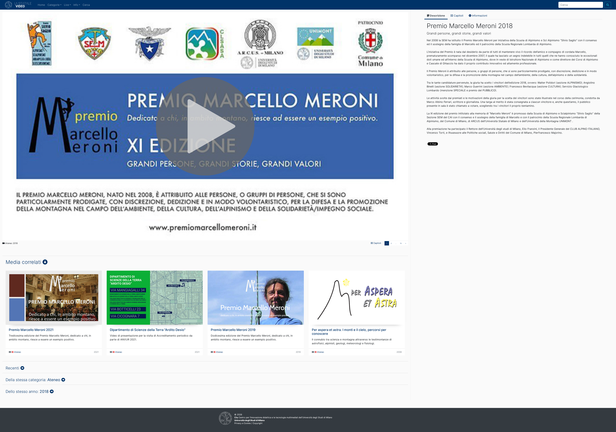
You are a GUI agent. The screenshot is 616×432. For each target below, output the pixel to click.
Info (75, 4)
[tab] (436, 15)
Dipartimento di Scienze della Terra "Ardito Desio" (147, 330)
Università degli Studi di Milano (249, 420)
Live (66, 4)
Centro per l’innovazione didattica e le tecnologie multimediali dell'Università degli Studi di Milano (283, 417)
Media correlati (24, 262)
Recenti (13, 368)
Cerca (86, 4)
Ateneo (17, 352)
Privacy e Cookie (242, 423)
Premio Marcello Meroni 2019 (233, 330)
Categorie (53, 4)
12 (401, 243)
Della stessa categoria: (33, 379)
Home (42, 4)
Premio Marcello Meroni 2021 (31, 330)
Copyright (257, 423)
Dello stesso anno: (27, 391)
